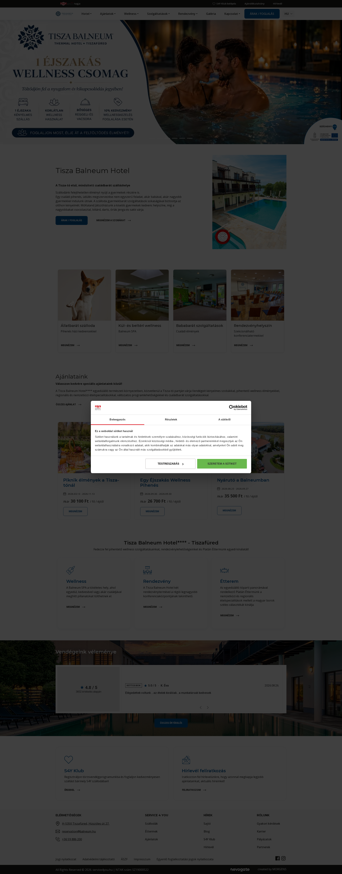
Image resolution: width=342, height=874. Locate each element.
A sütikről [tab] (224, 419)
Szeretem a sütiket (222, 463)
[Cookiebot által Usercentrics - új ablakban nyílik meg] (231, 407)
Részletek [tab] (171, 419)
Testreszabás (168, 463)
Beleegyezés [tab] (117, 419)
